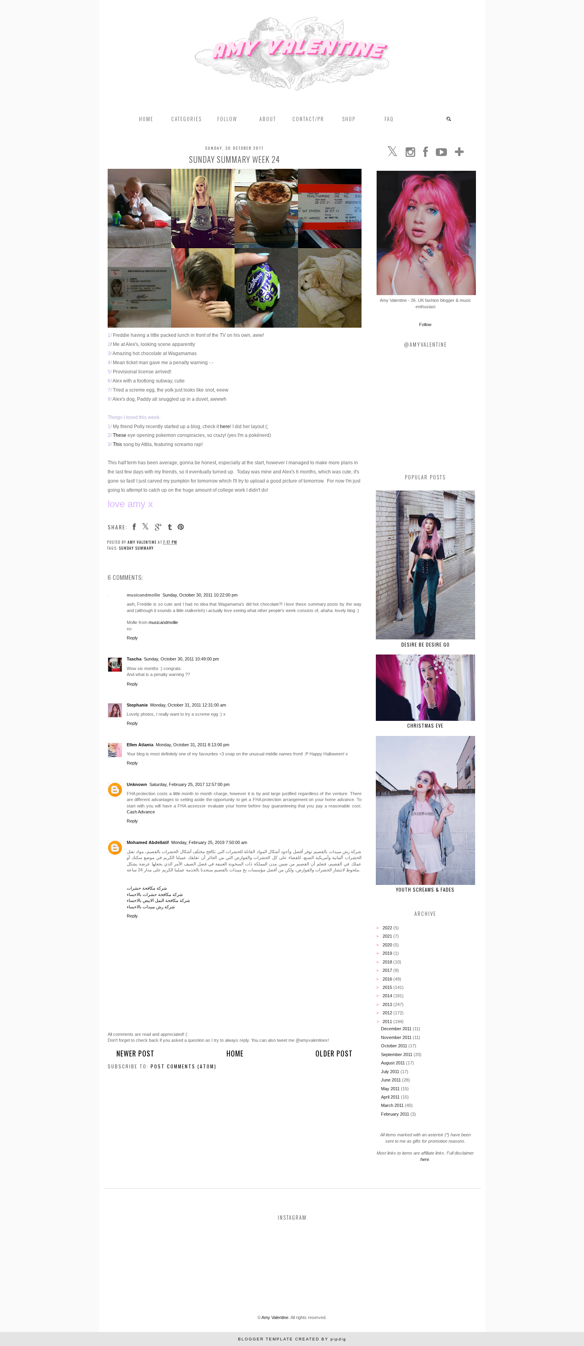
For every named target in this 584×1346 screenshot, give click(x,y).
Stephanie (137, 705)
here (225, 426)
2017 (388, 970)
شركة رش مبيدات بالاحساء (151, 906)
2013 (388, 1004)
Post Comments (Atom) (184, 1066)
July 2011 (390, 1071)
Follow (425, 324)
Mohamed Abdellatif (148, 842)
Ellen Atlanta (140, 744)
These (119, 435)
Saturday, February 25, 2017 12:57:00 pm (189, 784)
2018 (388, 962)
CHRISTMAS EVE (425, 725)
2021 (388, 936)
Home (146, 119)
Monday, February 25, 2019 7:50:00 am (209, 842)
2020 (388, 944)
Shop (349, 119)
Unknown (137, 784)
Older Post (334, 1053)
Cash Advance (141, 811)
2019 (388, 953)
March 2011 (393, 1105)
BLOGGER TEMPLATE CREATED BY (292, 1339)
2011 (388, 1021)
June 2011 (391, 1080)
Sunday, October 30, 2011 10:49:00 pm (181, 659)
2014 (388, 995)
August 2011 (393, 1062)
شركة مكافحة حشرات (147, 888)
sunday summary (136, 548)
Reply (132, 637)
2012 (388, 1012)
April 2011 (391, 1097)
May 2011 (391, 1088)
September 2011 (397, 1054)
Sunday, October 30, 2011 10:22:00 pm (200, 595)
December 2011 (397, 1028)
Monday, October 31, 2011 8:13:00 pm (192, 744)
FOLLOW (227, 119)
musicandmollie (163, 622)
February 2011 (395, 1114)
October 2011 (394, 1045)
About (267, 119)
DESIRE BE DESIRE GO (425, 644)
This (117, 444)
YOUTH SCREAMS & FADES (425, 889)
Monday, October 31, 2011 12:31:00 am (188, 705)
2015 (388, 987)
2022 (388, 927)
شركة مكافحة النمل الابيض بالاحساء (158, 900)
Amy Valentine (274, 1317)
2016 (388, 979)
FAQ (389, 119)
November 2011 (397, 1037)
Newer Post (135, 1053)
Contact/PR (308, 119)
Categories (186, 119)
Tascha (134, 659)
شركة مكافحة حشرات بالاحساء (155, 894)
